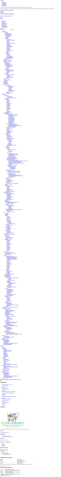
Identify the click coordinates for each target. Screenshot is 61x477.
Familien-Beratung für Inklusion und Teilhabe (15, 162)
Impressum (3, 445)
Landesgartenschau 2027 (5, 339)
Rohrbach (8, 248)
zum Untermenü (4, 4)
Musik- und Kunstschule (8, 184)
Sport (4, 212)
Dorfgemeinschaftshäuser (8, 239)
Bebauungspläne (7, 313)
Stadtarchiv (6, 306)
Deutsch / (4, 20)
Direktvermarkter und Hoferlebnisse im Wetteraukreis (11, 364)
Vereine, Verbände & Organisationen (10, 234)
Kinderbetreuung (9, 165)
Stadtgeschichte (7, 98)
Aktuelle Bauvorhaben (7, 368)
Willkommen (7, 95)
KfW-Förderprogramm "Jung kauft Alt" (10, 322)
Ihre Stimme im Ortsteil (10, 77)
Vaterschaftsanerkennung (10, 57)
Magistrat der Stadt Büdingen (4, 449)
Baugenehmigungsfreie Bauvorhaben (10, 310)
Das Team (8, 137)
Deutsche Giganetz (9, 324)
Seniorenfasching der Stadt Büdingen (12, 258)
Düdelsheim (8, 44)
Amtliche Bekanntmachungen (9, 65)
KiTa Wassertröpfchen (11, 120)
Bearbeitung (8, 36)
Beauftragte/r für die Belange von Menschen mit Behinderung (13, 209)
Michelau (8, 47)
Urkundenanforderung (10, 56)
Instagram (8, 169)
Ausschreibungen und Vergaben (8, 60)
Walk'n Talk (10, 163)
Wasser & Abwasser (9, 92)
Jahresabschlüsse (7, 93)
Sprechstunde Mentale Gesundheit (13, 164)
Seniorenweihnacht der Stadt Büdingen (12, 256)
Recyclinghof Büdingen (12, 90)
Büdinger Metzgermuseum (10, 290)
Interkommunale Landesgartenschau (8, 343)
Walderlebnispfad (9, 189)
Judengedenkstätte (9, 303)
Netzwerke (8, 172)
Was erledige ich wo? (8, 33)
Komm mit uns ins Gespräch (10, 211)
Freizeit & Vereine (6, 233)
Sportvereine (7, 213)
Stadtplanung (3, 307)
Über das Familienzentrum (12, 149)
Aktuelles (5, 59)
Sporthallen (6, 214)
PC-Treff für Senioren (11, 156)
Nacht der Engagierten (10, 237)
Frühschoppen (10, 283)
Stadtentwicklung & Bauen (7, 308)
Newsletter (5, 81)
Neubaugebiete (7, 321)
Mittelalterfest (9, 280)
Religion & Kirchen (7, 199)
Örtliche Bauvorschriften (8, 311)
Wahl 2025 (8, 182)
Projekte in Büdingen (6, 341)
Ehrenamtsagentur (9, 197)
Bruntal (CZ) (8, 297)
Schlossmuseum (9, 292)
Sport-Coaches (9, 228)
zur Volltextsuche (4, 5)
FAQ (7, 146)
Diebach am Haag (9, 243)
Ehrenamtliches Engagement (10, 193)
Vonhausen (8, 249)
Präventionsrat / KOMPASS (10, 202)
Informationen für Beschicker (12, 286)
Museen (6, 288)
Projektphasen (9, 329)
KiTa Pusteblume (11, 123)
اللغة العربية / (4, 27)
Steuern (5, 84)
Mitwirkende (8, 229)
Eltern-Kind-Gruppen (11, 153)
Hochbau (6, 334)
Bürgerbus (5, 251)
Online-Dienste (6, 355)
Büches (8, 241)
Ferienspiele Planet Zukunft (12, 166)
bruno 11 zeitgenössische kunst (11, 294)
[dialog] (30, 16)
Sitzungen (8, 72)
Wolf (7, 51)
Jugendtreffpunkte (9, 179)
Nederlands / (4, 26)
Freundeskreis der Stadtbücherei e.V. (10, 191)
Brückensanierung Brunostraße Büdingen (12, 333)
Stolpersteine (8, 305)
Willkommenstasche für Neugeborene (12, 158)
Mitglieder (8, 68)
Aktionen (8, 134)
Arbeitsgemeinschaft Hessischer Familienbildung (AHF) (16, 175)
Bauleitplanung (7, 312)
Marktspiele (10, 284)
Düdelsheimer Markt (9, 282)
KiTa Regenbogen (11, 116)
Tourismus (3, 338)
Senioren (5, 255)
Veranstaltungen (9, 135)
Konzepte (6, 315)
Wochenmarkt (9, 287)
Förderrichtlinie (9, 231)
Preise (8, 219)
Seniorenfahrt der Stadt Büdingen (11, 257)
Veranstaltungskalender (8, 276)
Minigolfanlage (7, 235)
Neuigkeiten (8, 226)
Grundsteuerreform (6, 83)
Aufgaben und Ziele (11, 205)
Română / (4, 23)
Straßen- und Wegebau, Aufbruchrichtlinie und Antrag (11, 325)
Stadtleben (6, 379)
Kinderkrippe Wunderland (12, 126)
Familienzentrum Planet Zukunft (4, 432)
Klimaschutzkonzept (8, 327)
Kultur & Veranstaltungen (7, 275)
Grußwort (6, 32)
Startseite (3, 347)
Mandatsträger (7, 69)
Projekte (8, 317)
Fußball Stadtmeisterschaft (10, 232)
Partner (6, 301)
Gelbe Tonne (10, 89)
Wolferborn (8, 111)
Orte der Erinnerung (8, 302)
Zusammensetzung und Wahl (11, 74)
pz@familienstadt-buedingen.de (8, 436)
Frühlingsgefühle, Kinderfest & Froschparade (13, 277)
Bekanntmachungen (9, 66)
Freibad (6, 215)
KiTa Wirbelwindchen (11, 122)
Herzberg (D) (8, 298)
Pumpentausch (10, 222)
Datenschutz (3, 444)
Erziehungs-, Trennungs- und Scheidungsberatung (15, 161)
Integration (6, 204)
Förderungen (8, 221)
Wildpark (8, 187)
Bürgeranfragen (7, 63)
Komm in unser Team (8, 254)
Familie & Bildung (6, 359)
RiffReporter (10, 144)
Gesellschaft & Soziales (7, 192)
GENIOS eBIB (11, 140)
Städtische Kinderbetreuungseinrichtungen (12, 114)
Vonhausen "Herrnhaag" (10, 50)
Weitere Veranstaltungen (10, 170)
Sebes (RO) (8, 300)
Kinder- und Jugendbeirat (8, 181)
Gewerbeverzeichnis (6, 337)
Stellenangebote (6, 80)
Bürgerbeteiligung (6, 342)
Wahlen (5, 352)
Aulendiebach (9, 39)
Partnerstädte (7, 296)
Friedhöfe (6, 38)
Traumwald (6, 185)
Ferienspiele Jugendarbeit (10, 180)
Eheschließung (9, 54)
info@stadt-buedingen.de (7, 454)
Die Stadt (5, 358)
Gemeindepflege (7, 274)
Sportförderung (7, 230)
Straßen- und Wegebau (8, 331)
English (3, 21)
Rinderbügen (8, 108)
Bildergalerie (8, 220)
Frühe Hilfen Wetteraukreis (12, 174)
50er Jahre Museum (9, 289)
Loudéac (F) (8, 299)
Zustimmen (2, 12)
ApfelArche (8, 190)
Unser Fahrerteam (7, 253)
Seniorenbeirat (7, 270)
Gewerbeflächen (7, 320)
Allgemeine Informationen (8, 252)
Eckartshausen (9, 45)
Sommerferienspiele (12, 168)
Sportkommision (7, 224)
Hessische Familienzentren (12, 176)
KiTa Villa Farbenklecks (12, 119)
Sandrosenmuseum (9, 291)
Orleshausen (8, 48)
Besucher (10, 278)
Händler (10, 279)
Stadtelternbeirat (9, 132)
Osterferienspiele (12, 167)
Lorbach (8, 245)
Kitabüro (8, 129)
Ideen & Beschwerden (8, 35)
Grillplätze (6, 238)
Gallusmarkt (8, 285)
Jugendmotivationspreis (10, 196)
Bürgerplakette (9, 195)
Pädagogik (8, 131)
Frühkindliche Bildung (8, 113)
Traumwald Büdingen (10, 186)
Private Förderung (9, 318)
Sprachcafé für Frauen (11, 155)
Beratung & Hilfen (7, 201)
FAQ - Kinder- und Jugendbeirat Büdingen (12, 183)
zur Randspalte (4, 2)
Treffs (8, 152)
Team (9, 150)
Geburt (8, 53)
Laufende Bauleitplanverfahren (9, 314)
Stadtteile (6, 99)
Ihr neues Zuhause (9, 96)
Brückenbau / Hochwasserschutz (9, 332)
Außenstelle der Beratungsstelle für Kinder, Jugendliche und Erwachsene (18, 160)
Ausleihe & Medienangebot (10, 138)
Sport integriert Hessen (10, 208)
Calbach (8, 42)
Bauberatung (7, 309)
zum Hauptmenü (4, 3)
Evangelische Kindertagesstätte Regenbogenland (15, 125)
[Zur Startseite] (6, 13)
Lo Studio (8, 293)
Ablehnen (2, 11)
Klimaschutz (5, 326)
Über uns (8, 178)
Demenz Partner (11, 177)
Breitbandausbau (7, 323)
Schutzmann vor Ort (9, 203)
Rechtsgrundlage (9, 328)
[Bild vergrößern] (12, 428)
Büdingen (8, 41)
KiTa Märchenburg (11, 117)
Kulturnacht (8, 281)
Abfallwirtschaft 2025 (11, 86)
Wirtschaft (3, 335)
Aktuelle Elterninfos (9, 128)
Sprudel (8, 188)
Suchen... (1, 29)
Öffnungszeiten (9, 218)
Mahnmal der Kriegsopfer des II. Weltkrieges (13, 304)
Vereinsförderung (7, 236)
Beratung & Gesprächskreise (10, 159)
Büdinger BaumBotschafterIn (7, 344)
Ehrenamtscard (9, 194)
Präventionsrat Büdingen (12, 173)
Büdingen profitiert (6, 340)
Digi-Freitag (10, 143)
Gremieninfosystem (7, 62)
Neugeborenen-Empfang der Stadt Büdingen (14, 171)
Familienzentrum (7, 147)
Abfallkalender (11, 87)
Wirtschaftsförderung (6, 336)
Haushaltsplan (7, 78)
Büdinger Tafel (9, 198)
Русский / (4, 24)
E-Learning (10, 141)
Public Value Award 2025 (12, 223)
